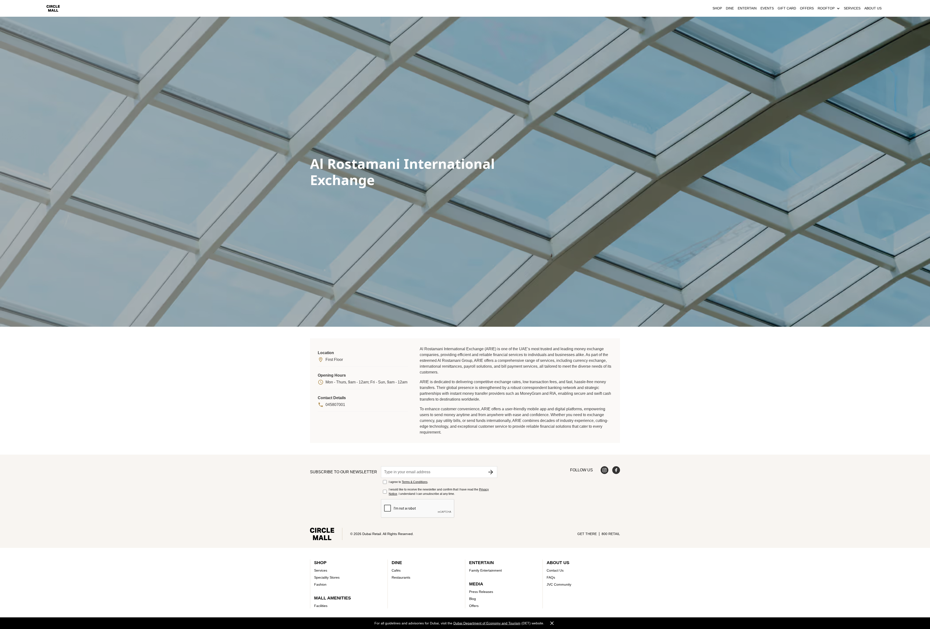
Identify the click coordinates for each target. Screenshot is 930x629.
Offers (807, 8)
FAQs (551, 577)
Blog (472, 599)
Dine (730, 8)
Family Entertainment (485, 570)
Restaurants (401, 577)
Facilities (320, 606)
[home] (53, 8)
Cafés (396, 570)
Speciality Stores (327, 577)
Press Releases (481, 592)
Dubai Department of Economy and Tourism (486, 623)
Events (767, 8)
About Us (873, 8)
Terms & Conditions (414, 482)
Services (852, 8)
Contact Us (555, 570)
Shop (717, 8)
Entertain (747, 8)
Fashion (320, 584)
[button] (829, 8)
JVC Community (559, 584)
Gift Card (787, 8)
